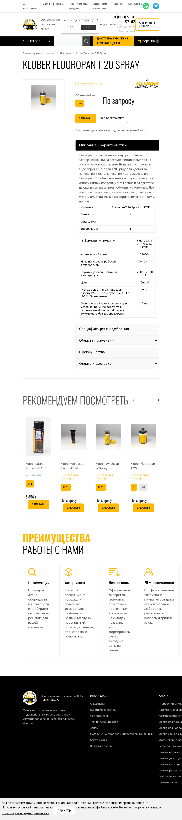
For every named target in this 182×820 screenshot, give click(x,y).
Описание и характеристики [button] (104, 145)
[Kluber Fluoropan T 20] (143, 437)
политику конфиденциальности (25, 813)
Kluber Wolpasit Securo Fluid (72, 466)
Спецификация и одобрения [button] (104, 329)
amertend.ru (50, 700)
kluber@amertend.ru (108, 24)
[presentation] (137, 400)
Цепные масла (168, 782)
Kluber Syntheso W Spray (107, 466)
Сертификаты (53, 4)
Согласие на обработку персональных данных (121, 734)
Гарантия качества (103, 710)
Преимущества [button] (92, 352)
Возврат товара (101, 746)
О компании (98, 704)
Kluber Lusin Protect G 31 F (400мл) (36, 466)
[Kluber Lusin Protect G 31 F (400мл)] (38, 437)
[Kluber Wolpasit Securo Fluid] (73, 437)
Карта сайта (98, 740)
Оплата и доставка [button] (95, 364)
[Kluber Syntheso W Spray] (108, 437)
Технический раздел (104, 722)
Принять (64, 811)
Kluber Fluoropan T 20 (143, 466)
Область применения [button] (97, 340)
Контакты (135, 4)
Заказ (118, 4)
